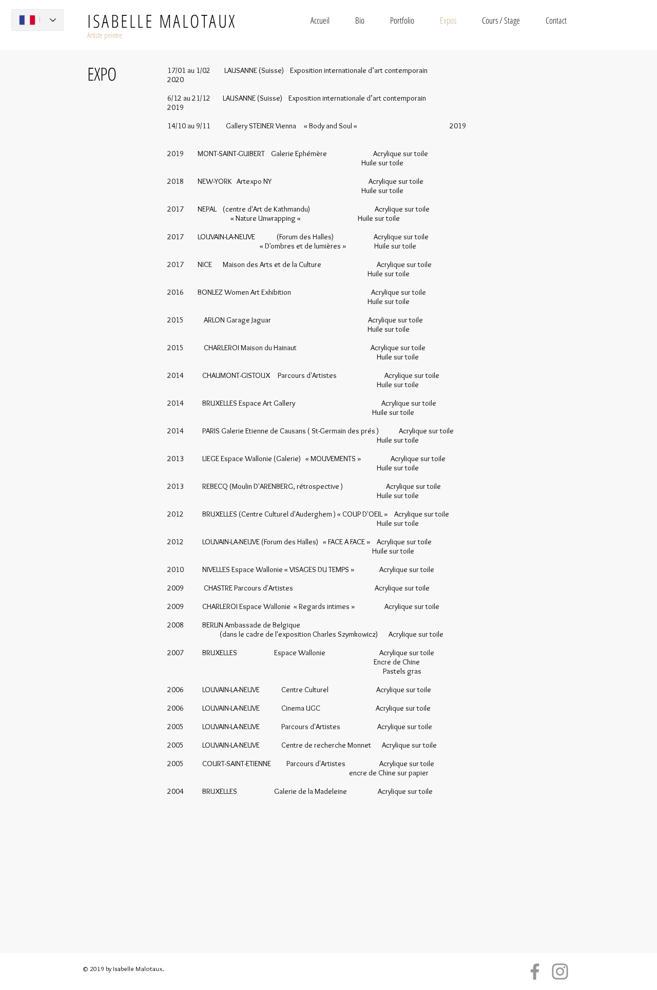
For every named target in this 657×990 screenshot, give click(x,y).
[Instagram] (560, 971)
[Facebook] (535, 971)
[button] (402, 20)
